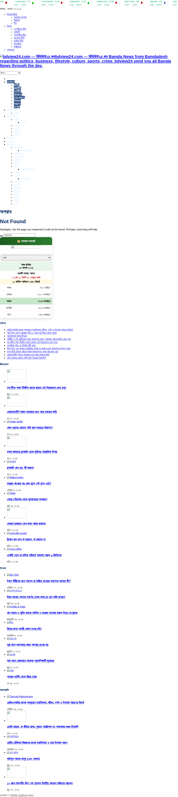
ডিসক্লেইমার (12, 14)
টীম (15, 23)
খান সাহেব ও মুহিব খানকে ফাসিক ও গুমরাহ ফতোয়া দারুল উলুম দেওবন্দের (42, 613)
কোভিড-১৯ (19, 153)
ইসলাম (17, 125)
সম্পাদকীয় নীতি (20, 34)
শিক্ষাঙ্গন (17, 100)
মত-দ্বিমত (18, 147)
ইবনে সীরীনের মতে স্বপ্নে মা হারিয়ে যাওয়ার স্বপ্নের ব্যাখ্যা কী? (39, 581)
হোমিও (24, 122)
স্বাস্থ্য (16, 119)
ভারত (16, 200)
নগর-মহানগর (19, 97)
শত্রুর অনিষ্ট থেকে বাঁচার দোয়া (22, 676)
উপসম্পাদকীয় (27, 150)
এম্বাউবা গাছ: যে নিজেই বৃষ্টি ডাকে (21, 345)
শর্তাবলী (17, 32)
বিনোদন (10, 138)
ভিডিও (17, 197)
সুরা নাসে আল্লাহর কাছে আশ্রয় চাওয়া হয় (27, 645)
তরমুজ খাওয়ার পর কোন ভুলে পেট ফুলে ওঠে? (29, 483)
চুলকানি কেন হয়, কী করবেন (20, 467)
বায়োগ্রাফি (25, 178)
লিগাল (9, 26)
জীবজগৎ (17, 188)
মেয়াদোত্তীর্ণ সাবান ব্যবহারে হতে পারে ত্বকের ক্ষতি (28, 354)
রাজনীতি (17, 88)
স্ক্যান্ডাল (17, 163)
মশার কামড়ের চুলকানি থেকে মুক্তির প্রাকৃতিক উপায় (32, 452)
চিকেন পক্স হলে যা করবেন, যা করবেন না (26, 539)
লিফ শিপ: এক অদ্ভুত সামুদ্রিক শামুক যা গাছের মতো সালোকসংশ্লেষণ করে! (38, 348)
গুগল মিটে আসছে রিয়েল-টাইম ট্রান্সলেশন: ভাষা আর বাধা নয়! (32, 351)
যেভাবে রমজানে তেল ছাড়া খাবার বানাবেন (26, 523)
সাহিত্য (17, 175)
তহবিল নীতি (18, 40)
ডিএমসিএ (17, 43)
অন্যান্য (10, 144)
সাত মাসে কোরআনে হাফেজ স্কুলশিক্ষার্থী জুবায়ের (30, 660)
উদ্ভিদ (17, 191)
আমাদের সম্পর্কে (20, 17)
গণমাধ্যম (18, 184)
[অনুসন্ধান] (1, 235)
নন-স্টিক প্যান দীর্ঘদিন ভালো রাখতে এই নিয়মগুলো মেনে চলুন (32, 342)
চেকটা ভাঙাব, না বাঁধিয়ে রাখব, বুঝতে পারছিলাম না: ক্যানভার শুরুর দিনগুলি (42, 726)
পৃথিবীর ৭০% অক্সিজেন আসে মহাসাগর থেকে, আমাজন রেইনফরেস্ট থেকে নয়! (39, 339)
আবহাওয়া (18, 94)
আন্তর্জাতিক (12, 109)
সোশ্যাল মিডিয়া (27, 169)
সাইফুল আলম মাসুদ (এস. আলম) (23, 759)
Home (11, 78)
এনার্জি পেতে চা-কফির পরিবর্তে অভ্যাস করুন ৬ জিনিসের (34, 555)
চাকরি (16, 172)
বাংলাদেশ (11, 81)
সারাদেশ (17, 103)
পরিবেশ (17, 194)
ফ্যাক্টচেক (17, 46)
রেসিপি (17, 131)
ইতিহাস (17, 181)
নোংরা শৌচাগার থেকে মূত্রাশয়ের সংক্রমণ (27, 499)
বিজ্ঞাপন (17, 20)
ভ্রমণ (16, 134)
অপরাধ (17, 106)
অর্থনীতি (17, 91)
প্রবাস (16, 113)
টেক (15, 166)
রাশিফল (17, 128)
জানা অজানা (19, 156)
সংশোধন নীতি (19, 37)
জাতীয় (16, 84)
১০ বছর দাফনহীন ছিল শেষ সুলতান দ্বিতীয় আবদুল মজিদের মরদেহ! (40, 783)
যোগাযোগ (10, 49)
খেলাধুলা (10, 141)
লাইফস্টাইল (12, 116)
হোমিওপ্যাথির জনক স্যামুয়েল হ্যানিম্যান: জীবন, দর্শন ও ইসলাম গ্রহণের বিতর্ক (40, 329)
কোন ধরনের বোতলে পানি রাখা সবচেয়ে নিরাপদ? (26, 357)
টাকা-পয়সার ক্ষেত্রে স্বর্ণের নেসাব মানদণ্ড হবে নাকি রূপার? (36, 597)
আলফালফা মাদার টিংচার (17, 335)
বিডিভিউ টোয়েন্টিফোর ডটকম (22, 795)
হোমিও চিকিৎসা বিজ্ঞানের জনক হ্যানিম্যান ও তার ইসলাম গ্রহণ (37, 742)
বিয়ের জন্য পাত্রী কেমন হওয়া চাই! (24, 629)
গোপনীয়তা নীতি (20, 29)
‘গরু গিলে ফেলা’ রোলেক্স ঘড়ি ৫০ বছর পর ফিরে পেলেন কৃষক (32, 332)
